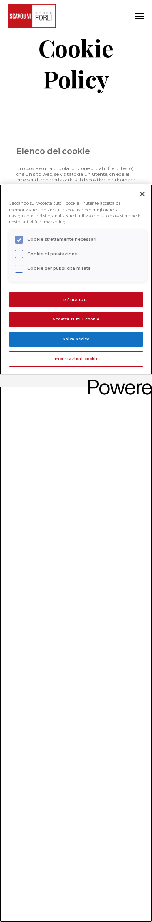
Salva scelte (76, 339)
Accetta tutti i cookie (75, 319)
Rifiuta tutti (76, 299)
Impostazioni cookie (76, 358)
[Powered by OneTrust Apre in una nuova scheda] (117, 382)
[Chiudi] (142, 194)
